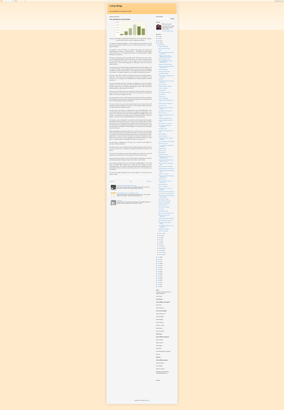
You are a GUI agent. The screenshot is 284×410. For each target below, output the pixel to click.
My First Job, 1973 (163, 112)
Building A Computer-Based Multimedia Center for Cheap (165, 56)
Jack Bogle (161, 78)
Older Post (149, 181)
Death (160, 50)
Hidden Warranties (162, 148)
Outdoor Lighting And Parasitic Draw (166, 218)
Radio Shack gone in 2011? (164, 59)
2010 (159, 40)
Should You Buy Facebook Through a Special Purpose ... (166, 196)
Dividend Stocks (162, 152)
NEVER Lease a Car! (163, 143)
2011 (159, 42)
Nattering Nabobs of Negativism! (166, 103)
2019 (159, 271)
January (160, 44)
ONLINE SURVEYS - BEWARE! (166, 166)
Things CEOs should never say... (165, 118)
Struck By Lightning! (163, 69)
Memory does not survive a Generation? (164, 216)
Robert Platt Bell (167, 24)
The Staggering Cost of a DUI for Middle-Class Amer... (166, 157)
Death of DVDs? (162, 150)
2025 (159, 284)
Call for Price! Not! (163, 84)
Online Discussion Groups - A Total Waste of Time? (128, 193)
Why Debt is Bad (162, 179)
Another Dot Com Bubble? (164, 203)
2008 (159, 36)
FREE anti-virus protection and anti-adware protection (166, 67)
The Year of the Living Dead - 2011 (166, 213)
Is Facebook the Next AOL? (164, 71)
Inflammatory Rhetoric (163, 154)
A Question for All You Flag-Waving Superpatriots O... (166, 176)
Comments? (119, 200)
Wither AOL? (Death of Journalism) (166, 191)
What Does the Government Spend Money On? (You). (166, 160)
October (161, 250)
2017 (159, 267)
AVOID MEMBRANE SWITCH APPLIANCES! (165, 62)
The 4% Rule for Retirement (165, 201)
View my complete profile (167, 31)
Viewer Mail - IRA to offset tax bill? (166, 193)
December (161, 254)
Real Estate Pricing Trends (164, 48)
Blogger (147, 400)
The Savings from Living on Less (166, 220)
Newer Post (112, 181)
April (160, 237)
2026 (159, 286)
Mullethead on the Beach (164, 229)
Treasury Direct (162, 96)
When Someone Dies (163, 184)
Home (131, 181)
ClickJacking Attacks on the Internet (166, 168)
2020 (159, 273)
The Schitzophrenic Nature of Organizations (165, 126)
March (160, 235)
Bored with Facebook (163, 211)
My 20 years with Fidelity (164, 207)
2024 (159, 282)
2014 (159, 261)
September (161, 248)
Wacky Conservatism (163, 136)
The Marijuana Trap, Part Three (165, 110)
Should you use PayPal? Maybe (165, 64)
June (160, 242)
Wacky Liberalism (162, 134)
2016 (159, 265)
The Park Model (162, 90)
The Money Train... (163, 105)
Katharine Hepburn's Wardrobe (165, 86)
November (161, 252)
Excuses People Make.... (164, 98)
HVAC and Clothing (163, 88)
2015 (159, 263)
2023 (159, 280)
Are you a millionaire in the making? (166, 141)
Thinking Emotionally (163, 46)
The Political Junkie (163, 205)
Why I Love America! (163, 186)
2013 (159, 259)
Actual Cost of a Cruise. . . (164, 173)
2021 (159, 275)
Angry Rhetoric (162, 94)
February (161, 233)
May (160, 239)
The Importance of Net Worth (165, 92)
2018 (159, 269)
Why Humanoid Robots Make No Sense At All (126, 185)
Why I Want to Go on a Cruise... (165, 123)
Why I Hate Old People (163, 199)
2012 (159, 257)
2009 (159, 38)
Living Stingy (115, 6)
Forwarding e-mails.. (163, 128)
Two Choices (161, 209)
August (160, 246)
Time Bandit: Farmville (164, 73)
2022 (159, 278)
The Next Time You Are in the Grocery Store (165, 182)
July (160, 244)
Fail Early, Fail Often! (163, 231)
